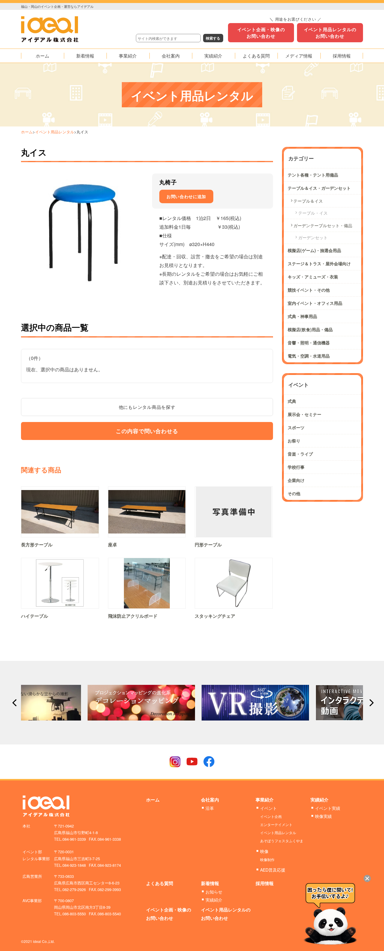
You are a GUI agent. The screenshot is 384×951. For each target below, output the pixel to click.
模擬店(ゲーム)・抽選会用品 (314, 250)
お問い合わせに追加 (186, 196)
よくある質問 (159, 883)
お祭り (294, 441)
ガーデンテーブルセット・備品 (322, 225)
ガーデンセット (313, 237)
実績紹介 (319, 799)
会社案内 (210, 799)
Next (370, 703)
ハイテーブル (34, 616)
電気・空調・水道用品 (309, 356)
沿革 (210, 808)
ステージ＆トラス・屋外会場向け (319, 263)
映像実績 (323, 816)
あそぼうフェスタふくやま (281, 840)
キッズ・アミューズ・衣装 (313, 277)
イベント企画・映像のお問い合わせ (261, 32)
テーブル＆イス (308, 201)
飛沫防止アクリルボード (133, 616)
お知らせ (214, 892)
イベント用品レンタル (54, 132)
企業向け (296, 480)
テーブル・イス (313, 213)
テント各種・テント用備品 (313, 175)
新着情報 (210, 883)
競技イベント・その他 (309, 290)
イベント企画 (271, 816)
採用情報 (265, 883)
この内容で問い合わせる (147, 431)
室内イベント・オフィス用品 (315, 303)
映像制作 (267, 859)
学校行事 (296, 467)
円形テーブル (208, 544)
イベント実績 (327, 808)
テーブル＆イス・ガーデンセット (319, 188)
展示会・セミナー (304, 414)
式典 (292, 401)
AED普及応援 (272, 870)
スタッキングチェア (215, 616)
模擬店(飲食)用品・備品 (310, 329)
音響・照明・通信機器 (309, 343)
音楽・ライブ (300, 454)
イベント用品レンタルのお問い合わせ (330, 32)
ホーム (27, 132)
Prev (14, 703)
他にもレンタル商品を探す (147, 407)
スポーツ (296, 427)
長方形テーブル (36, 544)
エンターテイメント (276, 824)
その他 (294, 493)
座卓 (112, 544)
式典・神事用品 (302, 316)
